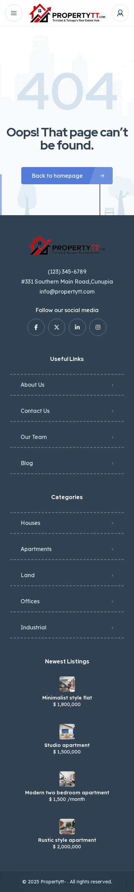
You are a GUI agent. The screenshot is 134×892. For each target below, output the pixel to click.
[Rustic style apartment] (67, 826)
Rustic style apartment (67, 840)
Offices (30, 601)
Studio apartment (67, 745)
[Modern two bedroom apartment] (67, 779)
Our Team (34, 436)
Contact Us (35, 410)
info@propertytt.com (67, 291)
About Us (32, 384)
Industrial (33, 627)
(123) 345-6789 (67, 271)
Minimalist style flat (67, 697)
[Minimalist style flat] (67, 684)
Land (28, 575)
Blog (27, 463)
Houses (30, 522)
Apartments (36, 549)
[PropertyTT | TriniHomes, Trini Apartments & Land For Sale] (67, 12)
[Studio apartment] (67, 731)
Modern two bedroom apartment (67, 792)
